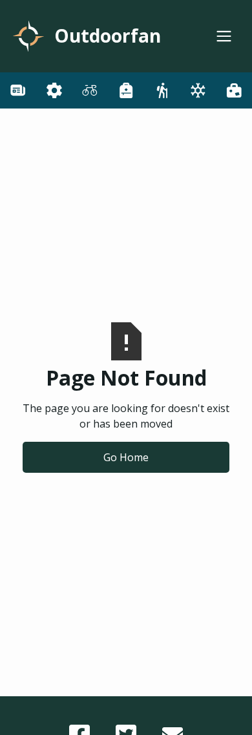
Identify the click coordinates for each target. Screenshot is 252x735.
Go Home (126, 457)
